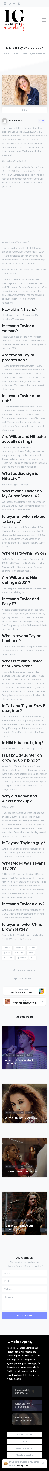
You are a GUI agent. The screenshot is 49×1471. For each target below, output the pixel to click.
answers (19, 948)
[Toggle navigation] (44, 20)
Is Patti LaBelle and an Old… (23, 1171)
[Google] (9, 3)
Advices (7, 948)
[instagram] (19, 3)
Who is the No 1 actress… (21, 1117)
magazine (8, 958)
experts (31, 948)
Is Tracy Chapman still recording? (19, 1227)
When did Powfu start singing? (19, 1061)
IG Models (19, 953)
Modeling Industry (24, 1455)
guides (7, 953)
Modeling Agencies (24, 1448)
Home (6, 53)
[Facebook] (5, 3)
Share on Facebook (26, 970)
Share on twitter (26, 978)
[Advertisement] (24, 215)
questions (22, 958)
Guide (15, 53)
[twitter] (14, 3)
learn (30, 953)
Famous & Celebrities (25, 1434)
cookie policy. (21, 1465)
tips (32, 958)
